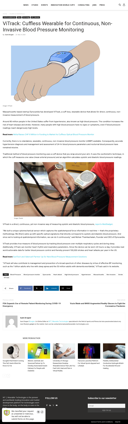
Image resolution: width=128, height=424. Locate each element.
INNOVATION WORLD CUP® (63, 5)
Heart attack (57, 274)
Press (102, 5)
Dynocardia (47, 274)
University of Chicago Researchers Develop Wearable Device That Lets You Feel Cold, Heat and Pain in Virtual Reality (64, 366)
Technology (26, 17)
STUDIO (35, 5)
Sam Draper (9, 35)
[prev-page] (4, 375)
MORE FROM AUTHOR (31, 338)
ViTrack (6, 277)
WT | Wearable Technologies (58, 321)
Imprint (117, 422)
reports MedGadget (103, 224)
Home (5, 14)
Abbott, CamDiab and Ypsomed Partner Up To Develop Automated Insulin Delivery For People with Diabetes (37, 366)
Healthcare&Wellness (10, 17)
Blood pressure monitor (32, 274)
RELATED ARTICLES (12, 338)
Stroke (120, 274)
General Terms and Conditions (102, 422)
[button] (120, 5)
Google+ (32, 321)
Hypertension (86, 274)
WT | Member (35, 17)
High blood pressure (72, 274)
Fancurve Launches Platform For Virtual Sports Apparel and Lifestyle (89, 363)
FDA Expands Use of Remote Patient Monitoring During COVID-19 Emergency (32, 304)
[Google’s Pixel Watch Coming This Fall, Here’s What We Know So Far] (14, 351)
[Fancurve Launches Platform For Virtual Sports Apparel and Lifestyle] (89, 351)
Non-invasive (111, 274)
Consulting (83, 5)
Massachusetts (99, 274)
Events (44, 5)
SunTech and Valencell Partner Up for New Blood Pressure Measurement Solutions (50, 256)
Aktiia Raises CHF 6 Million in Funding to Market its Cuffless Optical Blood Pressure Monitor (53, 134)
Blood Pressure (15, 274)
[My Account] (124, 5)
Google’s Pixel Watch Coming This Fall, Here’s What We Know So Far (13, 363)
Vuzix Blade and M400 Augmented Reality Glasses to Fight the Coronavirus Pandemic (97, 304)
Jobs (94, 5)
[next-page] (8, 375)
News (25, 5)
